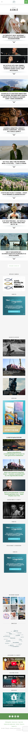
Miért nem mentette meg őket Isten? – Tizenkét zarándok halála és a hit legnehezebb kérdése (13, 372)
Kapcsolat (20, 722)
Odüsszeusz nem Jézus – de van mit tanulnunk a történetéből (12, 392)
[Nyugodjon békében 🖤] (14, 608)
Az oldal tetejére (21, 730)
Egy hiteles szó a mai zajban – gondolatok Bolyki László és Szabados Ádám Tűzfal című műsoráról (14, 68)
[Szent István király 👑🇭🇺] (14, 600)
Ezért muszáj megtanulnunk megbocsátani (14, 516)
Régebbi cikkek (13, 265)
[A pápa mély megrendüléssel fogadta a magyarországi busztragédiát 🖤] (6, 608)
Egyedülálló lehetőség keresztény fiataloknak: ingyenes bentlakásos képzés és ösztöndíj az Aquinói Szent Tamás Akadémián (14, 96)
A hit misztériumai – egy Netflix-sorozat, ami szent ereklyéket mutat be (14, 222)
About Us (22, 724)
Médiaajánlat (8, 722)
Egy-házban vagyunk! (8, 705)
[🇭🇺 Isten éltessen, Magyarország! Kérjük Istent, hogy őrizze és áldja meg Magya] (6, 600)
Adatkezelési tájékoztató (9, 724)
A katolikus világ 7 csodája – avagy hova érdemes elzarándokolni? (14, 193)
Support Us (14, 726)
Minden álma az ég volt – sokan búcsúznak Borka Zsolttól (14, 353)
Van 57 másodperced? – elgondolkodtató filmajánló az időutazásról (14, 253)
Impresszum (15, 722)
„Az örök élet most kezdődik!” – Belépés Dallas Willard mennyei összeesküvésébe (14, 37)
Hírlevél (17, 724)
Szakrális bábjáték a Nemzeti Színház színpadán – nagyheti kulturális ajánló (14, 129)
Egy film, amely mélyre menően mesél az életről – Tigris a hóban (14, 162)
